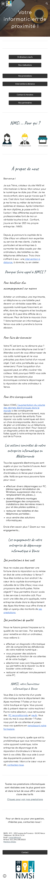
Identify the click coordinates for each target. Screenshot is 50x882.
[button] (3, 3)
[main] (25, 18)
